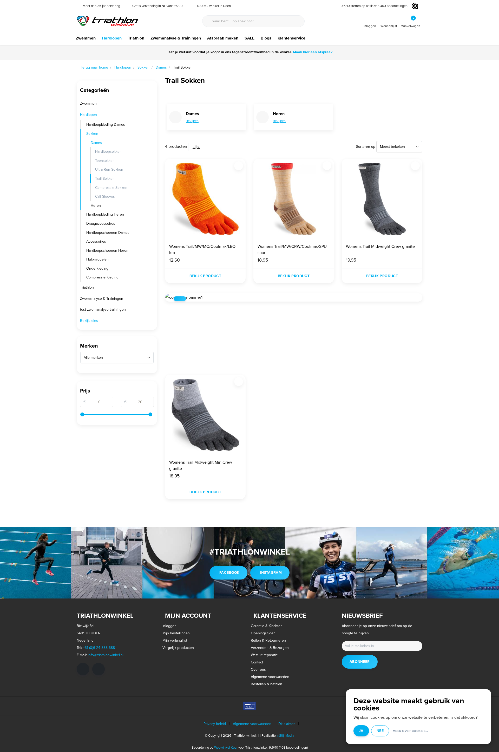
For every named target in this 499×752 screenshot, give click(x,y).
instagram (271, 572)
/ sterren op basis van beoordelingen (374, 5)
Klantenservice (291, 38)
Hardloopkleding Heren (105, 214)
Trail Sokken (105, 178)
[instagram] (98, 669)
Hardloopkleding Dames (105, 124)
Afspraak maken (222, 38)
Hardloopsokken (108, 151)
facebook (229, 572)
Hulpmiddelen (97, 259)
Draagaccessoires (100, 223)
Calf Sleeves (105, 196)
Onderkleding (97, 268)
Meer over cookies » (410, 731)
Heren (96, 205)
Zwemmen (86, 38)
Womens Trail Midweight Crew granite (380, 246)
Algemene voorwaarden (252, 724)
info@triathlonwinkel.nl (105, 655)
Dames (96, 142)
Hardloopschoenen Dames (107, 232)
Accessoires (96, 241)
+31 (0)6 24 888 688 (99, 647)
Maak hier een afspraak (312, 52)
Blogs (266, 38)
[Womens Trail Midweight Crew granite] (382, 199)
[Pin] (249, 706)
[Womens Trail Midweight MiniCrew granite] (205, 415)
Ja (361, 731)
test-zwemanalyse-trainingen (103, 309)
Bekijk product (205, 276)
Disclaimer (286, 724)
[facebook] (83, 669)
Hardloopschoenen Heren (107, 250)
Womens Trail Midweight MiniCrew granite (200, 465)
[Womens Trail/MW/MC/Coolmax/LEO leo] (205, 199)
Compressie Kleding (102, 277)
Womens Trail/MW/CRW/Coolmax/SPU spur (292, 249)
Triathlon (136, 38)
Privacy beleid (214, 724)
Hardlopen (112, 38)
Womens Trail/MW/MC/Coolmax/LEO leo (202, 249)
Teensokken (105, 160)
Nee (380, 731)
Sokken (92, 133)
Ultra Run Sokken (109, 169)
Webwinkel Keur (226, 747)
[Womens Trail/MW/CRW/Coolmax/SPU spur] (293, 199)
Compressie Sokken (111, 187)
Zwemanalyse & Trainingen (175, 38)
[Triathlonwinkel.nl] (107, 21)
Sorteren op (365, 146)
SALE (249, 38)
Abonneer (360, 661)
